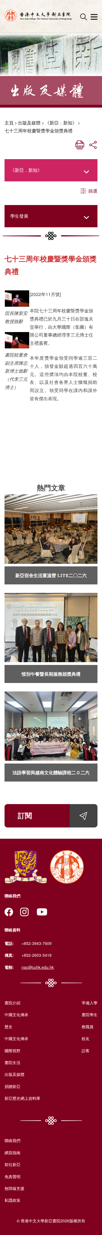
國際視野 (12, 1050)
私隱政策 (12, 1200)
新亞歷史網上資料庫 (22, 1098)
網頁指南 (12, 1152)
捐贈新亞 (12, 1086)
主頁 (9, 122)
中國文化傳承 (16, 1014)
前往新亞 (12, 1164)
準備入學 (89, 1002)
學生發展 (19, 216)
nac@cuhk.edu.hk (38, 967)
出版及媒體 (29, 122)
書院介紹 (12, 1002)
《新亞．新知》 (61, 122)
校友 (86, 1038)
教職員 (88, 1026)
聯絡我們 (12, 1140)
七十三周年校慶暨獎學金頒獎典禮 (39, 130)
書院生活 (12, 1062)
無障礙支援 (14, 1188)
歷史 (8, 1026)
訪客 (86, 1050)
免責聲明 (12, 1176)
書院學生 (89, 1014)
